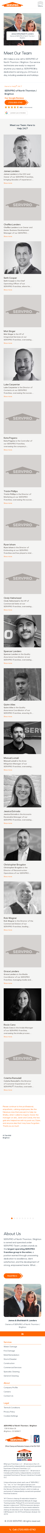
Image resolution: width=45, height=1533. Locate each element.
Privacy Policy (9, 1412)
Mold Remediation (11, 1355)
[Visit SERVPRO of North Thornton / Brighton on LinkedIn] (23, 1334)
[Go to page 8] (30, 1218)
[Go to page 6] (25, 1218)
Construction (9, 1363)
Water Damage (10, 1347)
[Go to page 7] (28, 1218)
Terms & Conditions (12, 1407)
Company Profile (11, 1387)
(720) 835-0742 (15, 102)
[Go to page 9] (33, 1218)
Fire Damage (9, 1351)
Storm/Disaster (10, 1359)
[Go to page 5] (22, 1218)
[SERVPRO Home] (12, 4)
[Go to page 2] (14, 1218)
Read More (12, 1276)
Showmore (8, 183)
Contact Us (8, 1396)
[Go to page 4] (20, 1218)
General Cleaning (11, 1376)
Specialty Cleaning (12, 1372)
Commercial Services (12, 1367)
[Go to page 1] (12, 1218)
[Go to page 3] (17, 1218)
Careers (7, 1392)
